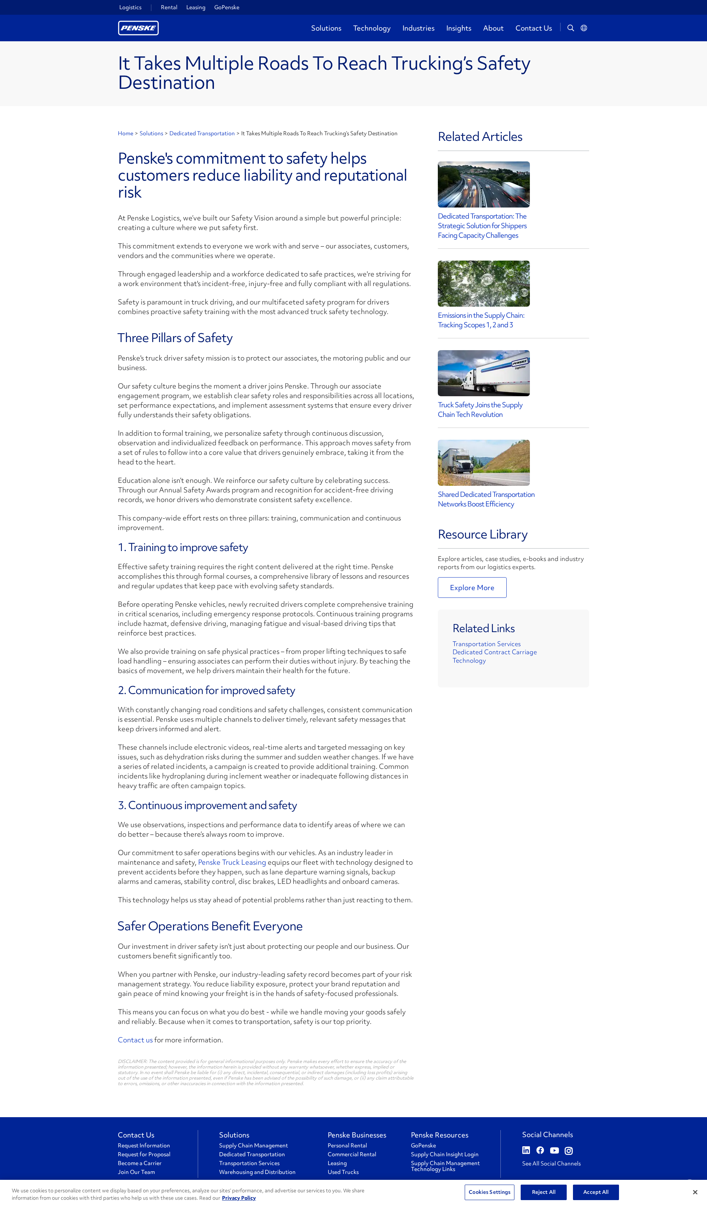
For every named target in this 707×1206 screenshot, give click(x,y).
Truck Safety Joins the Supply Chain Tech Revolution (480, 409)
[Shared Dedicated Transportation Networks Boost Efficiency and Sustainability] (484, 463)
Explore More (472, 587)
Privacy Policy (239, 1198)
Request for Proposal (144, 1154)
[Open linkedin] (526, 1151)
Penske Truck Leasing (232, 862)
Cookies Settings (489, 1192)
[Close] (695, 1192)
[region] (353, 1193)
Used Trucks (343, 1172)
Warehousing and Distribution (257, 1172)
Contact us (135, 1040)
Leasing (195, 7)
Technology (372, 28)
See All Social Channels (551, 1164)
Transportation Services (487, 643)
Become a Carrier (140, 1163)
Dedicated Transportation (202, 133)
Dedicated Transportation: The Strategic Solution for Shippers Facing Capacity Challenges (482, 225)
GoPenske (226, 7)
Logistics (130, 7)
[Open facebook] (540, 1151)
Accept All (596, 1192)
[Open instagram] (569, 1151)
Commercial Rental (352, 1154)
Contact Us (534, 28)
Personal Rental (347, 1146)
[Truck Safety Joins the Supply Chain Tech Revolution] (484, 373)
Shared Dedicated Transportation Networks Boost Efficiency (486, 499)
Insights (458, 28)
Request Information (144, 1146)
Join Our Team (136, 1172)
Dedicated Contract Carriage (495, 652)
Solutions (326, 28)
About (493, 28)
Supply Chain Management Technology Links (445, 1166)
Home (125, 133)
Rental (169, 7)
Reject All (544, 1192)
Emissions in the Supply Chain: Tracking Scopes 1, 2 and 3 (481, 320)
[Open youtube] (554, 1151)
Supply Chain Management (253, 1146)
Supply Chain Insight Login (445, 1154)
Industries (418, 28)
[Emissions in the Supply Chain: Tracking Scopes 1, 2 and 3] (484, 284)
